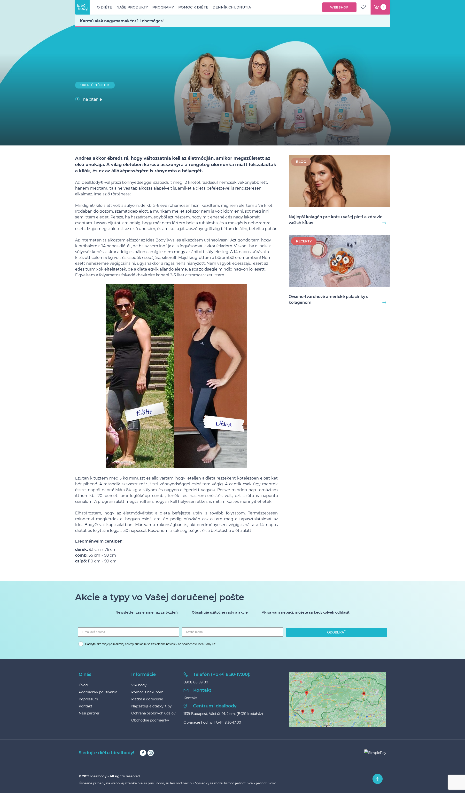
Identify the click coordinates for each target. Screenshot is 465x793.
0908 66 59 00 (196, 682)
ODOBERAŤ (336, 632)
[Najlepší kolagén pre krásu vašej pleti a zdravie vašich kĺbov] (339, 182)
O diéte (104, 7)
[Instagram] (150, 753)
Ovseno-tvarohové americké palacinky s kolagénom (328, 299)
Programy (163, 7)
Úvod (83, 685)
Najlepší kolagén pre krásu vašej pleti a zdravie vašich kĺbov (335, 220)
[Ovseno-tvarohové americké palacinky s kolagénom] (339, 261)
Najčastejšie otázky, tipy (151, 706)
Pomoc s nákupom (147, 692)
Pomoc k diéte (193, 7)
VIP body (139, 685)
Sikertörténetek (94, 85)
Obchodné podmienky (150, 720)
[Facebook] (143, 753)
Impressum (88, 699)
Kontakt (85, 706)
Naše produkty (132, 7)
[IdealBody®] (82, 7)
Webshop (339, 7)
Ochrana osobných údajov (153, 713)
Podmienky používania (98, 692)
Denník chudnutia (232, 7)
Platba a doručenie (147, 699)
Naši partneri (90, 713)
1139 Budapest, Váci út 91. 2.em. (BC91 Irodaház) (223, 714)
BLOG (301, 162)
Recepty (304, 241)
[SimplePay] (375, 752)
